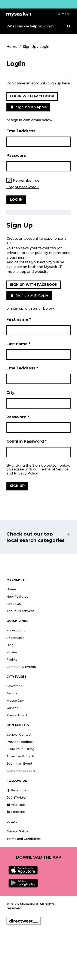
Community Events (21, 667)
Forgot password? (22, 187)
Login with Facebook (32, 96)
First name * (18, 319)
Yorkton (12, 708)
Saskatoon (14, 686)
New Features (17, 596)
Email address (20, 131)
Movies (12, 652)
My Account (15, 630)
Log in (16, 200)
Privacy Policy (26, 473)
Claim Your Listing (20, 749)
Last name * (18, 344)
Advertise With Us (20, 756)
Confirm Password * (26, 441)
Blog (9, 645)
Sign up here (59, 83)
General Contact (18, 735)
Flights (11, 659)
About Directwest (20, 611)
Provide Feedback (20, 742)
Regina (11, 693)
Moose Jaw (15, 700)
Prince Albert (16, 715)
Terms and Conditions (23, 839)
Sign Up (17, 486)
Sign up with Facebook (34, 285)
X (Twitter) (18, 797)
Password (16, 155)
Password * (17, 417)
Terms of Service (54, 469)
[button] (64, 14)
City (10, 392)
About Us (13, 604)
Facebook (18, 790)
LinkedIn (17, 812)
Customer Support (20, 771)
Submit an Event (19, 763)
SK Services (15, 638)
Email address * (22, 368)
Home (11, 47)
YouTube (17, 805)
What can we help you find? (30, 26)
